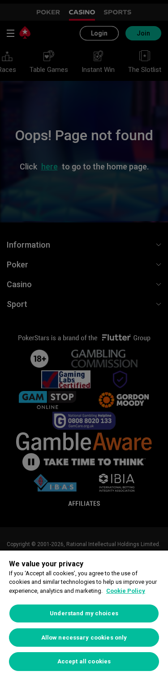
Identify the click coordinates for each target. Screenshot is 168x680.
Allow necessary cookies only (84, 637)
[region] (84, 615)
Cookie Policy (125, 590)
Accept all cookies (84, 661)
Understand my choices (84, 613)
